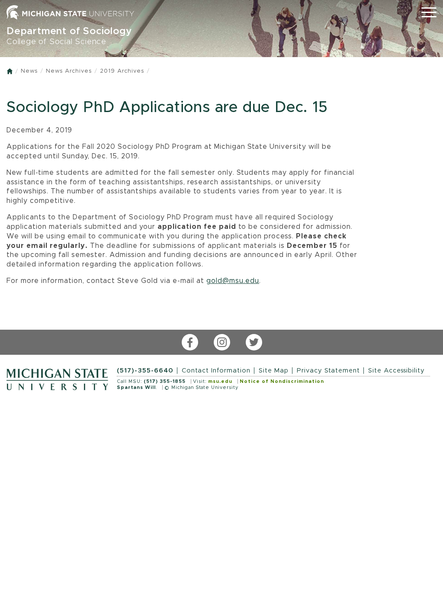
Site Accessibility (396, 370)
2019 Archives (122, 71)
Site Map (274, 370)
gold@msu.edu (232, 280)
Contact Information (216, 370)
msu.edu (220, 381)
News (29, 71)
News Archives (69, 71)
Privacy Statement (328, 370)
